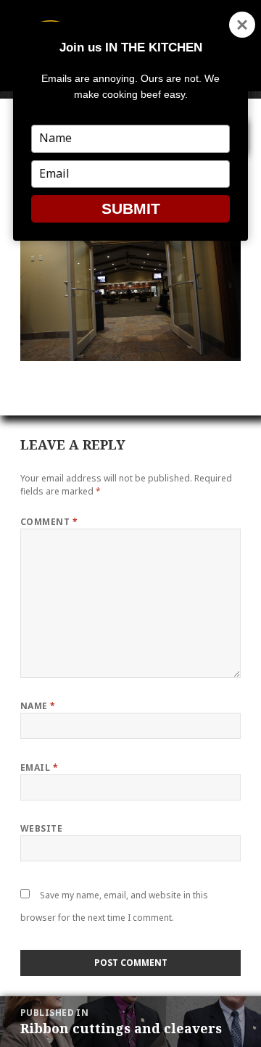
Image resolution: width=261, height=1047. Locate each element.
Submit (131, 208)
